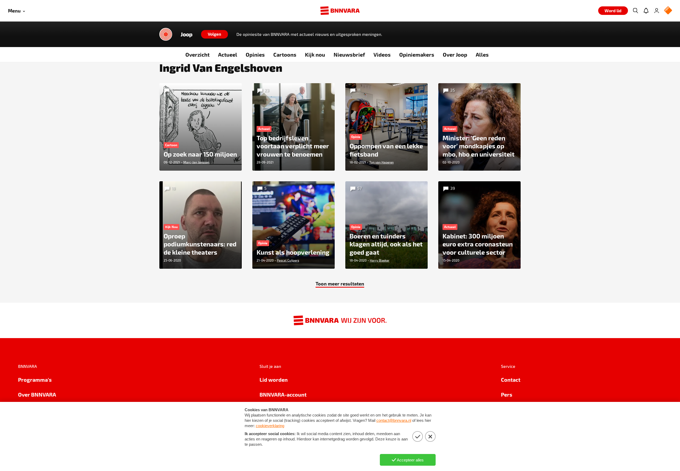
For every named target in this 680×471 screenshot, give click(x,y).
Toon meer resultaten (340, 283)
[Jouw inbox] (646, 10)
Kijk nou (315, 54)
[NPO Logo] (668, 10)
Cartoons (284, 54)
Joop (187, 34)
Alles (482, 54)
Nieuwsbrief (349, 54)
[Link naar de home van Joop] (165, 34)
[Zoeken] (635, 10)
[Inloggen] (656, 10)
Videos (382, 54)
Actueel (227, 54)
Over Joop (455, 54)
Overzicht (197, 54)
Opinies (255, 54)
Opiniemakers (416, 54)
